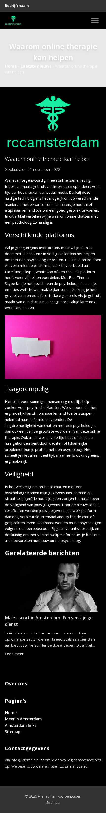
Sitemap (12, 731)
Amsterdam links (20, 725)
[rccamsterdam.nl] (13, 20)
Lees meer (14, 653)
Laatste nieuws (36, 66)
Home (11, 66)
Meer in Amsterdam (23, 719)
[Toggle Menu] (95, 20)
